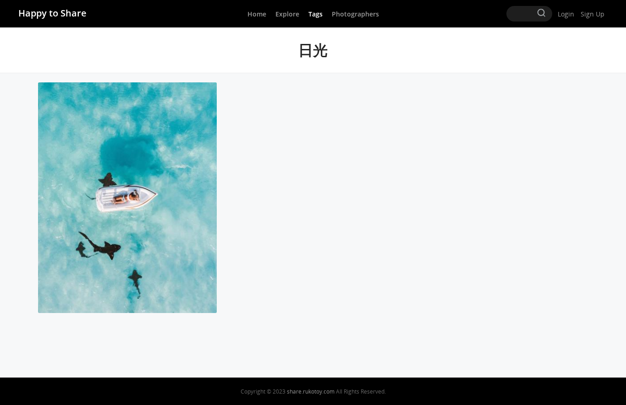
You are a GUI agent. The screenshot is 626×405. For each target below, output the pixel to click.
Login (566, 14)
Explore (287, 14)
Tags (315, 14)
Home (256, 14)
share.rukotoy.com (311, 391)
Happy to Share (52, 13)
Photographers (355, 14)
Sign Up (592, 14)
